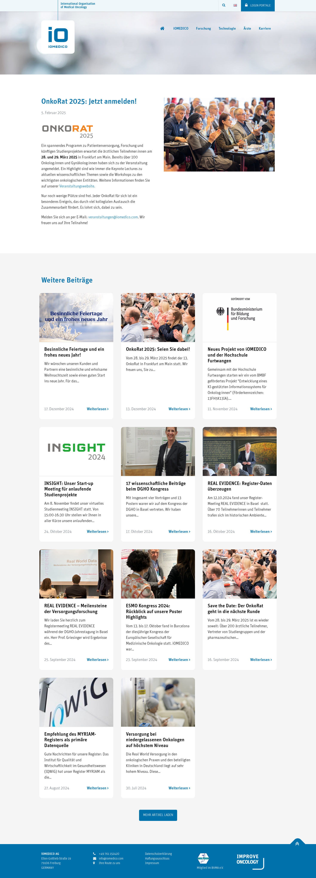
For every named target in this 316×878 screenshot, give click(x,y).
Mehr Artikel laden (158, 815)
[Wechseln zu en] (235, 5)
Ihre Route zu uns (109, 863)
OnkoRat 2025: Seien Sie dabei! (158, 349)
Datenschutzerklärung (158, 854)
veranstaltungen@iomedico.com (113, 217)
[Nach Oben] (297, 844)
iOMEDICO (180, 28)
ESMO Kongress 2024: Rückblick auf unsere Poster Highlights (154, 612)
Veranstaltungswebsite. (77, 186)
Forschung (203, 28)
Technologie (227, 28)
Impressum (152, 863)
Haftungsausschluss (157, 858)
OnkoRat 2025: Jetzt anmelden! (89, 101)
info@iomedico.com (110, 858)
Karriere (265, 28)
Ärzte (247, 28)
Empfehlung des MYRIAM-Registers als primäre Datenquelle (70, 740)
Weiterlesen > (98, 409)
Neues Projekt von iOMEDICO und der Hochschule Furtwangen (237, 355)
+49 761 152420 (108, 854)
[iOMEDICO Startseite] (162, 28)
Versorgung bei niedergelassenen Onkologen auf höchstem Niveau (155, 740)
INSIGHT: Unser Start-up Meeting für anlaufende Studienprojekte (68, 489)
